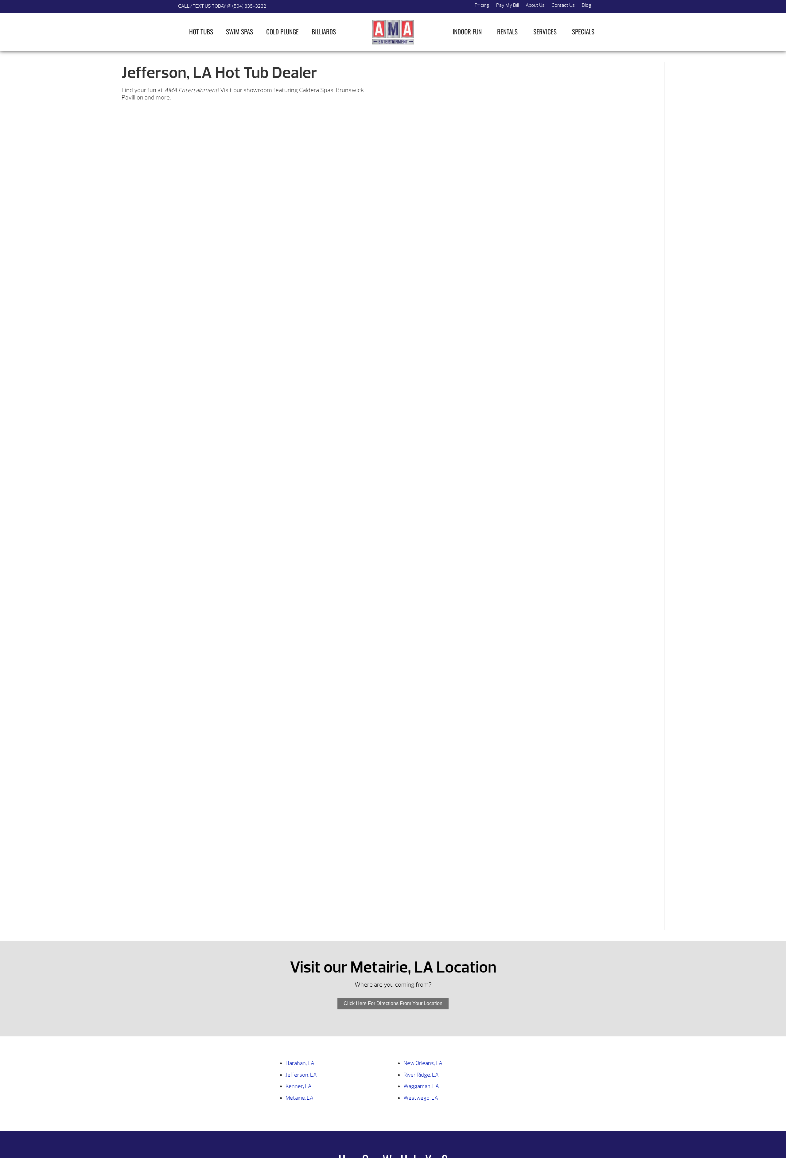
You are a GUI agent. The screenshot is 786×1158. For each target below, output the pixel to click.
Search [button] (602, 6)
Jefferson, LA (301, 1074)
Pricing (482, 5)
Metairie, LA (299, 1097)
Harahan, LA (300, 1063)
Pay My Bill (507, 5)
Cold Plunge (282, 31)
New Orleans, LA (422, 1063)
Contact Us (563, 5)
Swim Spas (239, 31)
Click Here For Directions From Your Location (393, 1003)
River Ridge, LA (421, 1074)
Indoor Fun (467, 31)
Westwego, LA (420, 1097)
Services (545, 31)
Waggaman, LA (421, 1086)
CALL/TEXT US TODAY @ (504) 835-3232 (222, 6)
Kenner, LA (299, 1086)
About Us (535, 5)
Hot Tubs (201, 31)
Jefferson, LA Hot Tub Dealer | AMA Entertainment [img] (393, 32)
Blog (586, 5)
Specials (583, 31)
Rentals (507, 31)
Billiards (324, 31)
